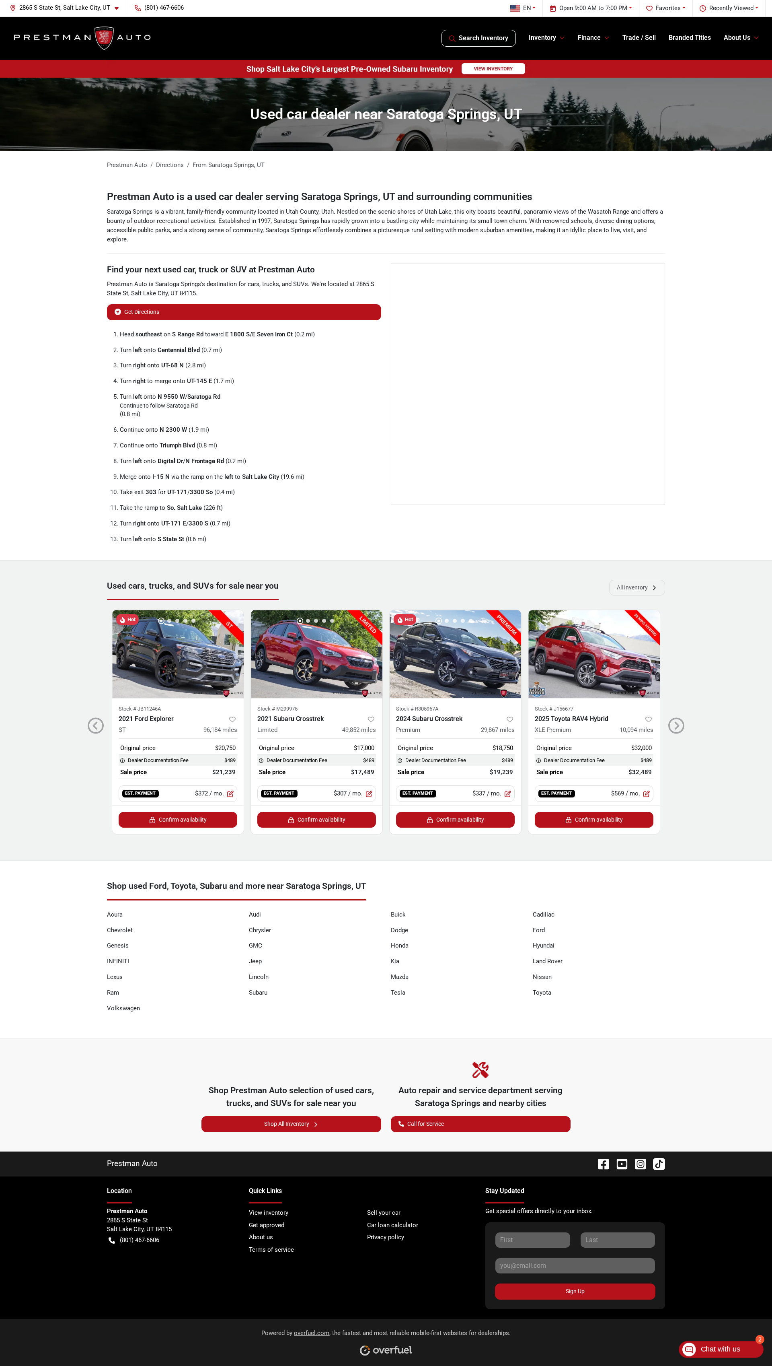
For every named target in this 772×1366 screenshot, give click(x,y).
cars (253, 284)
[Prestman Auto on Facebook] (600, 1163)
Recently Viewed (731, 8)
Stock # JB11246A (140, 709)
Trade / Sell (639, 37)
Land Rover (548, 961)
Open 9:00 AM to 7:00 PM (593, 8)
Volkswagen (123, 1008)
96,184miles (220, 729)
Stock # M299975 (277, 709)
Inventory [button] (542, 37)
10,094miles (636, 729)
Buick (398, 914)
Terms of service (271, 1249)
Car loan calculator (392, 1225)
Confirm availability (183, 819)
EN (527, 8)
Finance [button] (589, 37)
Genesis (118, 945)
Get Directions (141, 312)
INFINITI (118, 961)
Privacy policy (385, 1237)
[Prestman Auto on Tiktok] (656, 1163)
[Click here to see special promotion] (386, 68)
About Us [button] (737, 37)
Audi (255, 914)
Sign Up (575, 1291)
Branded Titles (690, 37)
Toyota (542, 992)
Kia (395, 961)
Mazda (400, 977)
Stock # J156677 (554, 709)
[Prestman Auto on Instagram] (637, 1163)
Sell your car (383, 1212)
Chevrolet (120, 930)
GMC (255, 945)
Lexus (115, 977)
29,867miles (498, 729)
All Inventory (632, 587)
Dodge (399, 930)
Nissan (542, 977)
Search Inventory (483, 38)
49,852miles (359, 729)
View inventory (268, 1212)
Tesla (398, 992)
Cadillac (543, 914)
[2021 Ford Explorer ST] (178, 654)
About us (261, 1237)
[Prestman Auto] (82, 38)
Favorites (668, 8)
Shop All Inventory (286, 1124)
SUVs (300, 284)
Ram (113, 992)
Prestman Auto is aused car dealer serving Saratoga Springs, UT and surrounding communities (319, 196)
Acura (115, 914)
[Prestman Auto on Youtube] (619, 1163)
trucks (270, 284)
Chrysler (260, 930)
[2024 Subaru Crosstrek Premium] (455, 654)
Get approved (266, 1225)
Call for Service (425, 1124)
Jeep (255, 961)
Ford (539, 930)
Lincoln (259, 977)
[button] (67, 8)
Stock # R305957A (417, 709)
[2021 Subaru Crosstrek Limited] (316, 654)
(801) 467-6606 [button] (164, 7)
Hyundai (543, 945)
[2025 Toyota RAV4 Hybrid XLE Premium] (594, 654)
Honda (400, 945)
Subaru (258, 992)
